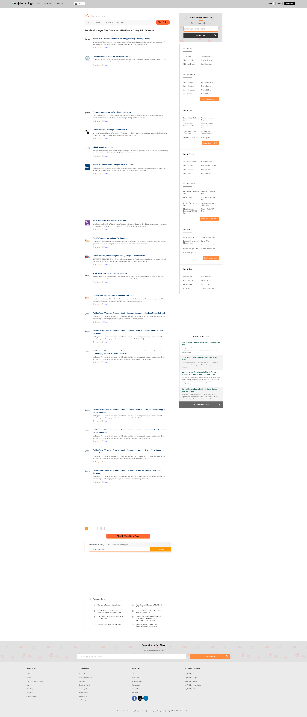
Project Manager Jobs (190, 249)
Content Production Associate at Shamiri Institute (112, 56)
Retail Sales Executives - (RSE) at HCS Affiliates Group (110, 617)
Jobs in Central (188, 173)
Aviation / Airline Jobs (190, 138)
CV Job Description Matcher (35, 681)
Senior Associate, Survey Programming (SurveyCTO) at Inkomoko (119, 256)
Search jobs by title (210, 258)
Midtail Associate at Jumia (103, 147)
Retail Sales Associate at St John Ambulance (110, 273)
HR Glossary (83, 696)
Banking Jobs (205, 138)
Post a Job (82, 674)
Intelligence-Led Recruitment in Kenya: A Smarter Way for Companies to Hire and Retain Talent (200, 373)
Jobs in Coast (205, 173)
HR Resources (83, 692)
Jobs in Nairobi (188, 82)
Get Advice (48, 4)
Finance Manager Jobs (208, 245)
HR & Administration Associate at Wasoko (109, 221)
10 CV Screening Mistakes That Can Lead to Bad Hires (199, 358)
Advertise (135, 692)
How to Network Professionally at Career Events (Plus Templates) (199, 390)
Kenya (79, 3)
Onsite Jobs (187, 288)
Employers (289, 3)
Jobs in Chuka (206, 94)
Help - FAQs (136, 689)
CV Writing (29, 689)
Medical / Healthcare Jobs (208, 119)
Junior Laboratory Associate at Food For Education (113, 295)
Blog (27, 685)
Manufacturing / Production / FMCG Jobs (190, 211)
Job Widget (135, 674)
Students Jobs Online (208, 288)
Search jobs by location (209, 99)
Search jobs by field (210, 143)
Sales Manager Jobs (189, 252)
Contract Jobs (187, 277)
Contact (125, 711)
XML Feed (135, 677)
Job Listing (29, 674)
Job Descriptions (84, 700)
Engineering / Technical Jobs (191, 119)
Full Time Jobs (206, 277)
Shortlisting (82, 681)
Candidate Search (84, 685)
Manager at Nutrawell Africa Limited (109, 605)
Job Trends (29, 692)
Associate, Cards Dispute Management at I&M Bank (113, 165)
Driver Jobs (205, 241)
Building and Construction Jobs (207, 133)
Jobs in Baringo (188, 86)
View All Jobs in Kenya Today (128, 536)
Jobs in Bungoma (189, 90)
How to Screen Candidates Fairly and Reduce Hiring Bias (201, 343)
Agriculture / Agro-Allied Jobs (189, 133)
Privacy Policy (135, 711)
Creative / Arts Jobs (189, 197)
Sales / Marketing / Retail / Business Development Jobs (207, 126)
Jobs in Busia (187, 94)
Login (270, 3)
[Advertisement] (128, 89)
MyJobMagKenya (185, 711)
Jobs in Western (206, 162)
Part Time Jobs (188, 280)
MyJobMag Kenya (191, 677)
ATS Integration (84, 689)
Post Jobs (60, 4)
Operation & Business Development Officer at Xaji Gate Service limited (147, 625)
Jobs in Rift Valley (189, 162)
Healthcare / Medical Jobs (208, 192)
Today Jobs (187, 56)
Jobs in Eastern (188, 165)
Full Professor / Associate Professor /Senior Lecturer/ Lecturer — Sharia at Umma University (129, 313)
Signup (279, 3)
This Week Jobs (188, 60)
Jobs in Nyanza (188, 169)
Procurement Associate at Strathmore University (112, 112)
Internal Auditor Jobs (208, 249)
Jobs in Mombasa (207, 82)
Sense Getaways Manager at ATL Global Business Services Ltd (149, 606)
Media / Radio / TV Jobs (207, 210)
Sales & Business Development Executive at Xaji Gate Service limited (109, 612)
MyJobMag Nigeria (191, 681)
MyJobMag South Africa (193, 685)
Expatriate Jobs (206, 280)
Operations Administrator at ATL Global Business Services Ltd (149, 612)
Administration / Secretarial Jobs (188, 125)
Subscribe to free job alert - (108, 544)
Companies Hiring (31, 696)
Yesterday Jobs (206, 56)
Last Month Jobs (206, 64)
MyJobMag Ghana (191, 674)
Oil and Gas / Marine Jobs (190, 204)
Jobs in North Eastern (208, 165)
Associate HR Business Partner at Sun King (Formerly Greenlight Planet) (121, 39)
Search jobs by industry (209, 219)
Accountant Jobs (188, 237)
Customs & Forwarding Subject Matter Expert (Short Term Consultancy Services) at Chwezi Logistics (148, 618)
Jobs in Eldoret (206, 90)
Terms (143, 711)
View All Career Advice (201, 405)
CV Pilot (28, 677)
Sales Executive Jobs (208, 237)
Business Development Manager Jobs (190, 242)
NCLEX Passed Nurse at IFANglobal (109, 624)
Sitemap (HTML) (137, 681)
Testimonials (136, 685)
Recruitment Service (85, 677)
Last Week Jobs (206, 60)
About (119, 711)
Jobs (38, 4)
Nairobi (105, 47)
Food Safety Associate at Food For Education (110, 238)
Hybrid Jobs (205, 284)
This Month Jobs (189, 64)
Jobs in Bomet (206, 86)
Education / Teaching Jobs (208, 198)
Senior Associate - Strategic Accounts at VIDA (111, 130)
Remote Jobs (187, 284)
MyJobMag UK (190, 689)
